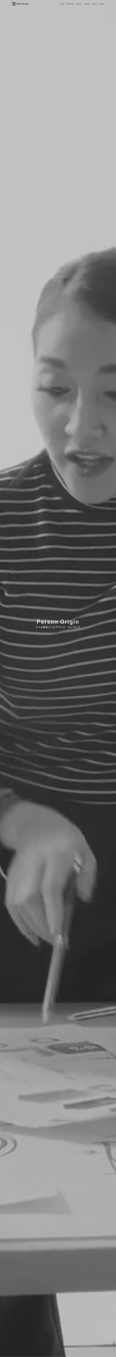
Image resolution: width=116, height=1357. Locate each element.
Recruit (94, 3)
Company (87, 3)
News (62, 3)
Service (78, 3)
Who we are (70, 3)
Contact (101, 3)
